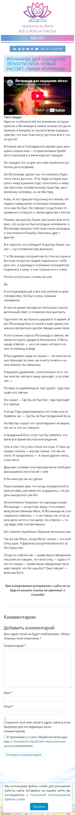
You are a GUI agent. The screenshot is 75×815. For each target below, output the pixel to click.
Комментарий (15, 646)
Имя (8, 693)
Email (9, 706)
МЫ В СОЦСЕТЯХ (52, 49)
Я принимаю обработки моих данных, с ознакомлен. (36, 741)
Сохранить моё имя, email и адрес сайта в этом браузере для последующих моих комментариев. (37, 726)
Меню (37, 38)
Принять (39, 807)
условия (31, 737)
